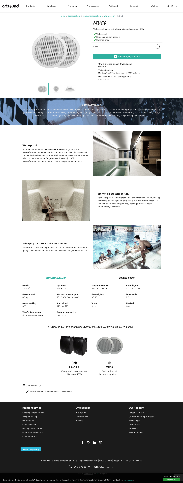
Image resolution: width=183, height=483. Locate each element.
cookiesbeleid (128, 480)
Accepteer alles (171, 480)
